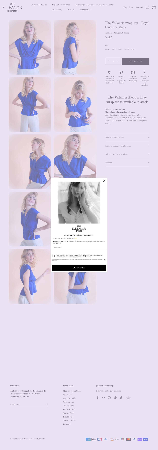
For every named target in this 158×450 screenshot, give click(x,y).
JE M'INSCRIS (79, 267)
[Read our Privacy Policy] (104, 260)
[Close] (104, 181)
